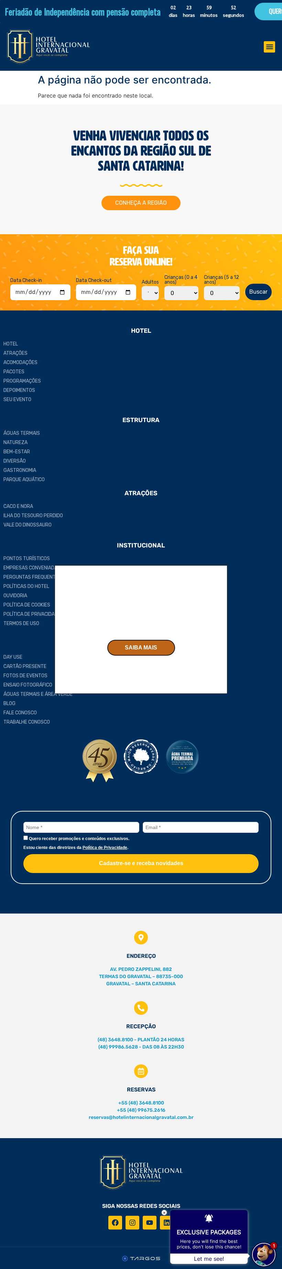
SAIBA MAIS (141, 647)
